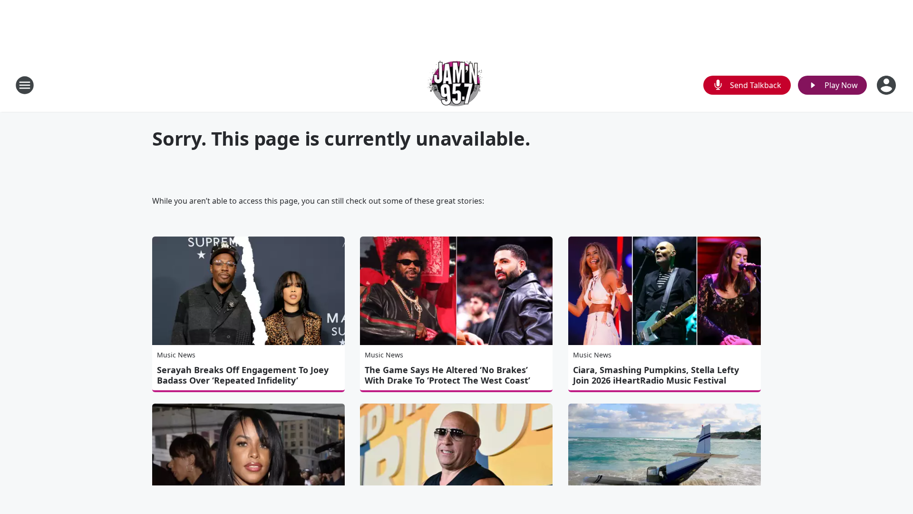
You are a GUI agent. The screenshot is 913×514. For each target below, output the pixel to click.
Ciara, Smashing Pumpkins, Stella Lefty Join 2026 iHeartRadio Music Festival (656, 375)
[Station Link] (456, 85)
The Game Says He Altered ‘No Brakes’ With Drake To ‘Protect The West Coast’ (447, 375)
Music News (176, 354)
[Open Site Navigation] (24, 85)
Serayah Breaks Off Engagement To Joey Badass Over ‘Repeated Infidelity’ (243, 375)
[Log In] (887, 85)
